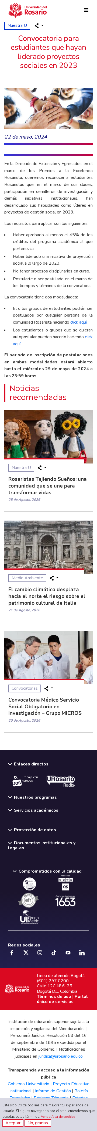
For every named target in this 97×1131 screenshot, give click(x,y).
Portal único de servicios (62, 999)
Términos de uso (54, 997)
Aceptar (12, 1123)
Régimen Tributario (51, 1098)
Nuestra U (17, 25)
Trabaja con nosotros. (30, 779)
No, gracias (37, 1123)
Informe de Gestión (53, 1091)
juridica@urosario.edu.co (60, 1056)
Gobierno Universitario (28, 1084)
